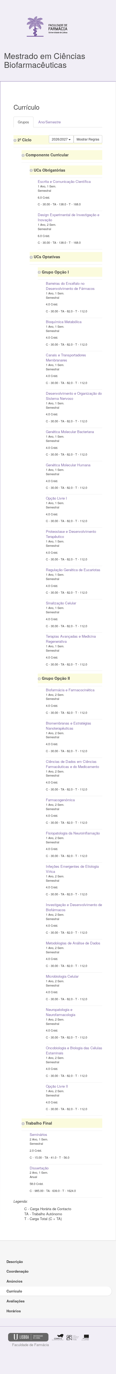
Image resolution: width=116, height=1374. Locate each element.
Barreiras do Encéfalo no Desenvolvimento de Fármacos (70, 286)
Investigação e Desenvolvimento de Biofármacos (74, 907)
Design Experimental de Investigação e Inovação (68, 217)
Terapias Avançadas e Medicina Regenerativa (71, 639)
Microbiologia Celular (62, 976)
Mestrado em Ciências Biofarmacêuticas (44, 60)
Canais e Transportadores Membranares (66, 357)
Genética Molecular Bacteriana (70, 431)
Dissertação (39, 1167)
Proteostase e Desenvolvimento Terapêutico (71, 534)
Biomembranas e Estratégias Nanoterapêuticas (68, 726)
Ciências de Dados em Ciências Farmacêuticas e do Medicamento (72, 764)
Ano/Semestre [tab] (49, 121)
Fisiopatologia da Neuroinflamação (73, 833)
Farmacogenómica (60, 799)
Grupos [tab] (23, 121)
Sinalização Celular (61, 602)
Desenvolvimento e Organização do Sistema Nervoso (74, 396)
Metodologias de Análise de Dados (73, 942)
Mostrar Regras (88, 139)
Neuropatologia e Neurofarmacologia (60, 1012)
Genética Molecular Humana (68, 464)
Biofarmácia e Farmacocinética (70, 689)
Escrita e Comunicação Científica (64, 181)
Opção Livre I (56, 498)
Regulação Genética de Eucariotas (73, 569)
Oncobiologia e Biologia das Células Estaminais (74, 1050)
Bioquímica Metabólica (63, 321)
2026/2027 (60, 139)
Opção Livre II (57, 1086)
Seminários (38, 1134)
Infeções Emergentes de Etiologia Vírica (72, 869)
